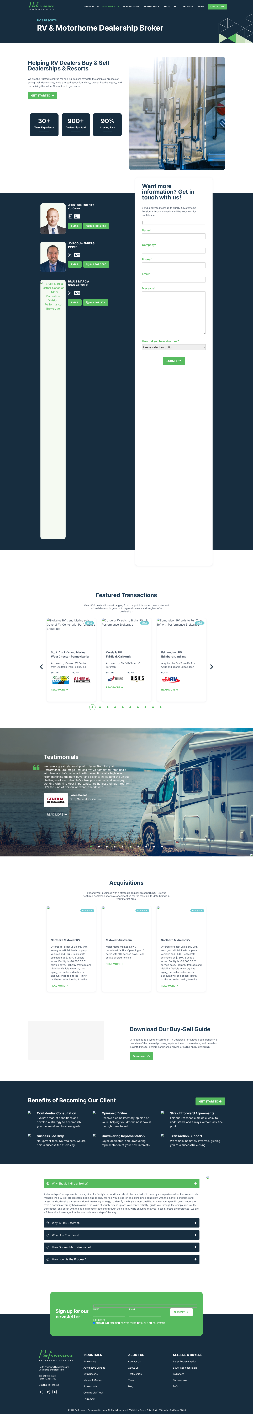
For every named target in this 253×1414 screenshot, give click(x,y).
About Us (188, 6)
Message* (149, 288)
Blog (167, 6)
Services (89, 6)
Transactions (131, 6)
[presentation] (41, 667)
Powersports (90, 1386)
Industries (108, 6)
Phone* (147, 259)
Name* (146, 230)
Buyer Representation (185, 1367)
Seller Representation (184, 1361)
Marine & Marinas (92, 1380)
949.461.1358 (49, 1378)
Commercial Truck (93, 1392)
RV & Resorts (90, 1373)
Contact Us (217, 6)
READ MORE (58, 689)
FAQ (176, 6)
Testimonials (151, 6)
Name (96, 1309)
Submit (171, 361)
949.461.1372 (97, 302)
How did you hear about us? (160, 341)
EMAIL (75, 225)
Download (139, 1056)
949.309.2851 (97, 225)
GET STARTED (41, 95)
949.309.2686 (97, 264)
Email (132, 1309)
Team (201, 6)
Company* (149, 245)
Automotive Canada (94, 1367)
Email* (146, 274)
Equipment (89, 1398)
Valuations (178, 1373)
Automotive (89, 1361)
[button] (92, 707)
